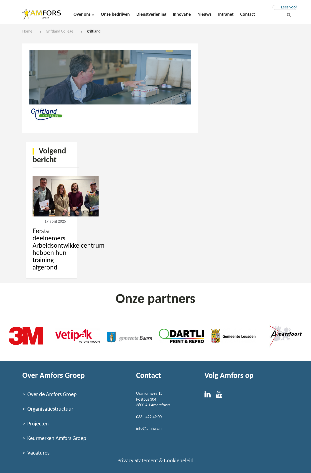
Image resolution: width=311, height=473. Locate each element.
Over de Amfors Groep (52, 394)
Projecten (38, 424)
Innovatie (182, 14)
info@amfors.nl (149, 429)
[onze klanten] (25, 335)
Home (27, 31)
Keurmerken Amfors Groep (56, 438)
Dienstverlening (151, 14)
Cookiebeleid (179, 461)
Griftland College (59, 31)
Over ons (82, 14)
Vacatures (38, 453)
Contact (247, 14)
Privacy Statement (137, 461)
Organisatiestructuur (50, 409)
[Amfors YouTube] (221, 396)
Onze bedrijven (115, 14)
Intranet (226, 14)
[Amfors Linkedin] (210, 396)
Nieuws (204, 14)
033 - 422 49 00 (149, 417)
